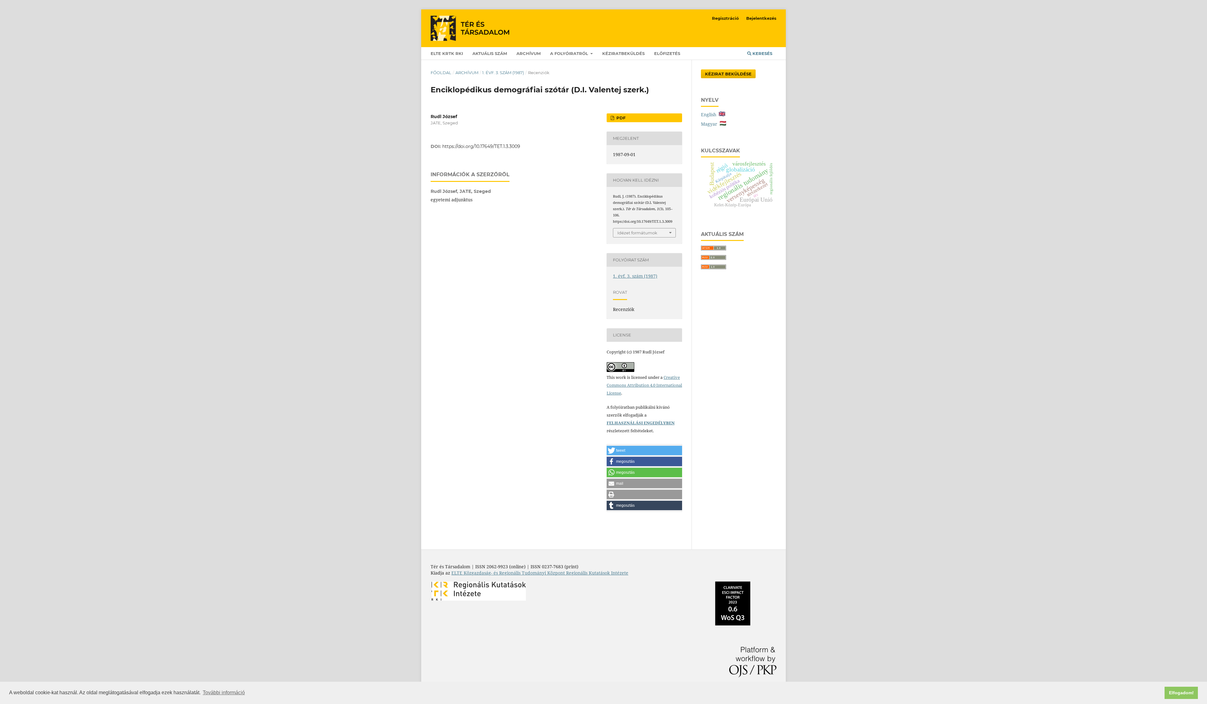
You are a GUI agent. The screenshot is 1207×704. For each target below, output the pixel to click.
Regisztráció (725, 18)
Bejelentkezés (761, 18)
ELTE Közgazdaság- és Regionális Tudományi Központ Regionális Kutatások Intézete (539, 573)
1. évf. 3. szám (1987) (503, 72)
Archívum (528, 53)
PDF (620, 117)
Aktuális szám (489, 53)
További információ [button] (224, 692)
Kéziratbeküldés (623, 53)
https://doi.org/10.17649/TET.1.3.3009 (481, 146)
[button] (644, 450)
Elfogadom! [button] (1181, 692)
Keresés (761, 53)
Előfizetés (667, 53)
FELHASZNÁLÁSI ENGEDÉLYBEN (641, 423)
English (710, 114)
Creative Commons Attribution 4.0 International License (644, 385)
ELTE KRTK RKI (447, 53)
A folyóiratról (569, 53)
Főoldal (441, 72)
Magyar (710, 124)
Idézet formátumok (637, 232)
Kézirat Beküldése (728, 73)
